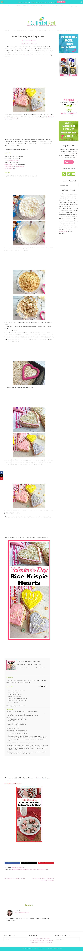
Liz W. (15, 910)
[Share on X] (1, 475)
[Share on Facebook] (1, 472)
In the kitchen (20, 867)
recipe (23, 869)
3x (46, 686)
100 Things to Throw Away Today (41, 938)
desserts (18, 869)
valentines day (44, 869)
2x (44, 686)
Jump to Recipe (25, 43)
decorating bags (10, 166)
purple (15, 164)
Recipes (27, 869)
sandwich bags (20, 166)
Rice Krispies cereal (13, 160)
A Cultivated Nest (41, 21)
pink (9, 164)
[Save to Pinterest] (1, 478)
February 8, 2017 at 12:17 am (21, 912)
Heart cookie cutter (10, 168)
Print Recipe (34, 43)
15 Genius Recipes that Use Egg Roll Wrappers (41, 940)
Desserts (13, 867)
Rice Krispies (27, 55)
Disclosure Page (40, 777)
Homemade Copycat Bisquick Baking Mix (41, 942)
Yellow (6, 164)
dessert (14, 869)
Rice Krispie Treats (35, 869)
